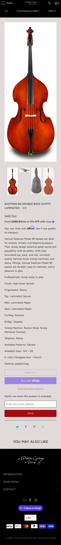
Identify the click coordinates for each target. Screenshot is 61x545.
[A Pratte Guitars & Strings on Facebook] (30, 500)
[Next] (54, 92)
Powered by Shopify (47, 538)
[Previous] (6, 92)
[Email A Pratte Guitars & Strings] (24, 500)
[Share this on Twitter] (17, 426)
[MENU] (1, 3)
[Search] (49, 3)
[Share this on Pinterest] (34, 426)
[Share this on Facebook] (25, 426)
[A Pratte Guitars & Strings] (30, 3)
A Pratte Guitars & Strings (25, 538)
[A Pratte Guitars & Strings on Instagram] (36, 500)
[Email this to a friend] (42, 426)
